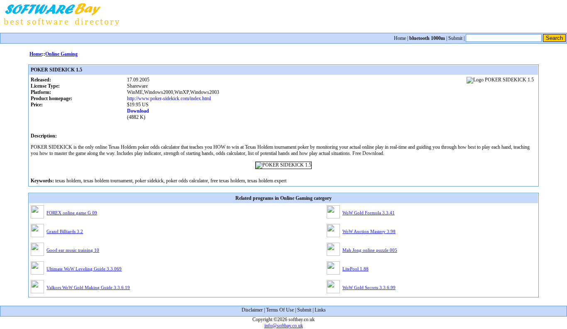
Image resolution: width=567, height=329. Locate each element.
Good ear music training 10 (72, 250)
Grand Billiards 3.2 (64, 231)
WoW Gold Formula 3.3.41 (368, 212)
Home (400, 38)
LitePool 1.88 (355, 268)
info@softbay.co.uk (283, 326)
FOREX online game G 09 (71, 212)
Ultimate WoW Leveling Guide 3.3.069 (84, 268)
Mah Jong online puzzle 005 (369, 250)
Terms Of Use (280, 310)
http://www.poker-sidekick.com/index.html (169, 98)
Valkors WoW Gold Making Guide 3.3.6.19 (88, 287)
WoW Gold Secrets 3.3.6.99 (369, 287)
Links (320, 310)
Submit (455, 38)
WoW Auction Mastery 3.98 (369, 231)
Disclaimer (252, 310)
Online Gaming (61, 54)
